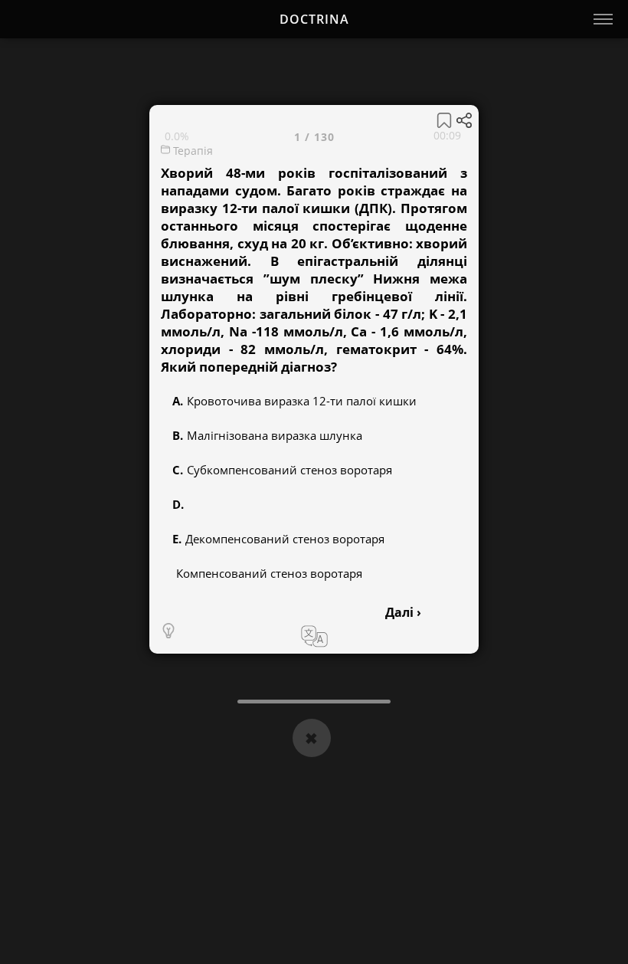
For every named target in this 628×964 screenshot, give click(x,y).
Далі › (403, 612)
